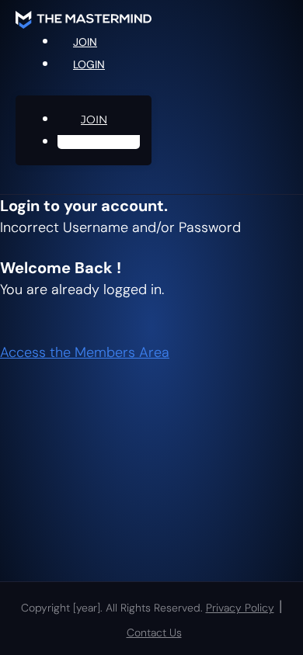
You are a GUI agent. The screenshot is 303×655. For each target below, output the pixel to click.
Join (94, 119)
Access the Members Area (84, 352)
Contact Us (154, 632)
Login (89, 64)
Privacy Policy (240, 608)
